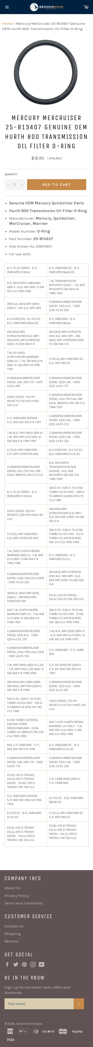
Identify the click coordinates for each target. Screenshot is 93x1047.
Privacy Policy (17, 895)
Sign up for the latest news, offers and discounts (37, 990)
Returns (11, 941)
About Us (12, 888)
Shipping (13, 933)
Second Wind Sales (29, 1023)
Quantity (11, 174)
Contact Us (14, 926)
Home (7, 23)
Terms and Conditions (24, 903)
